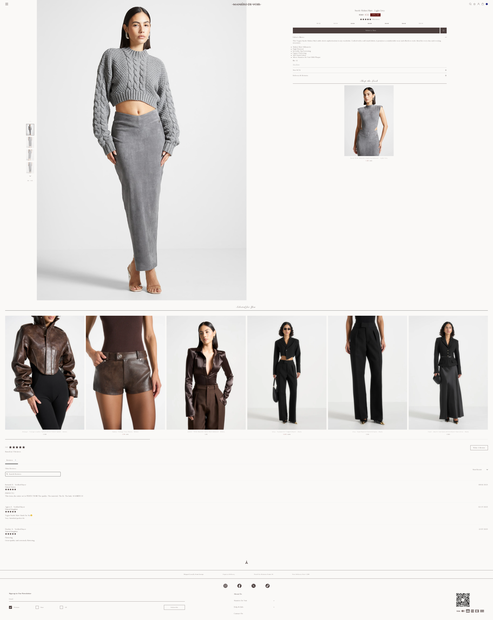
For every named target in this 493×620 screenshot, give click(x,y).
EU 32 (319, 23)
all (66, 607)
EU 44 (421, 23)
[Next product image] (30, 176)
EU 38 (370, 23)
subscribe (174, 607)
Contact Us (238, 614)
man (42, 607)
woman (16, 607)
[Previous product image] (30, 121)
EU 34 (336, 23)
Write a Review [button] (479, 448)
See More (296, 64)
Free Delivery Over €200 (300, 574)
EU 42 (404, 23)
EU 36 (353, 23)
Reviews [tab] (9, 460)
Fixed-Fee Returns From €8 (263, 574)
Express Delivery (229, 574)
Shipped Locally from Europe (194, 574)
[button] (30, 129)
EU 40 (387, 23)
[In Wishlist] (443, 30)
